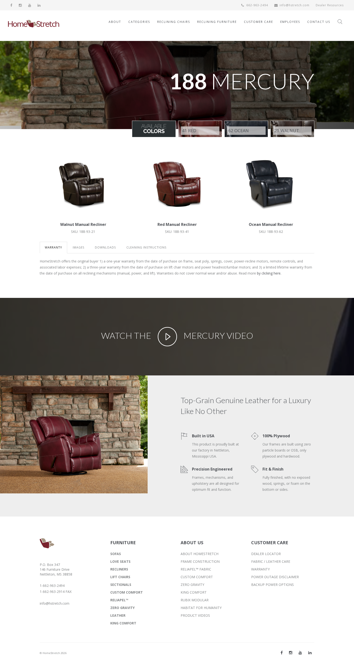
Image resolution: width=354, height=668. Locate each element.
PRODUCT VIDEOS (195, 615)
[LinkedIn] (39, 5)
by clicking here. (269, 273)
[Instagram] (20, 5)
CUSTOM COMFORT (126, 592)
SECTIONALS (120, 584)
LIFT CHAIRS (120, 577)
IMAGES (78, 247)
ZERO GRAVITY (122, 607)
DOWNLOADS (105, 247)
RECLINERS (119, 569)
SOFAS (115, 553)
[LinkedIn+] (310, 652)
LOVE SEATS (120, 561)
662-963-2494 (256, 5)
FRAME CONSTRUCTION (200, 561)
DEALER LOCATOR (266, 553)
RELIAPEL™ (119, 600)
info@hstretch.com (294, 5)
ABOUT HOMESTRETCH (199, 553)
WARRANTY (53, 247)
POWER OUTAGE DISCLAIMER (275, 577)
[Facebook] (11, 5)
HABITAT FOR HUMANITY (201, 607)
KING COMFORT (123, 623)
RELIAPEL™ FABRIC (196, 569)
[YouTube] (29, 5)
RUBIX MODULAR (195, 600)
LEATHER (117, 615)
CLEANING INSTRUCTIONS (146, 247)
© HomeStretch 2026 (53, 653)
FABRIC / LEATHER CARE (270, 561)
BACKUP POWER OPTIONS (272, 584)
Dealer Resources (330, 5)
